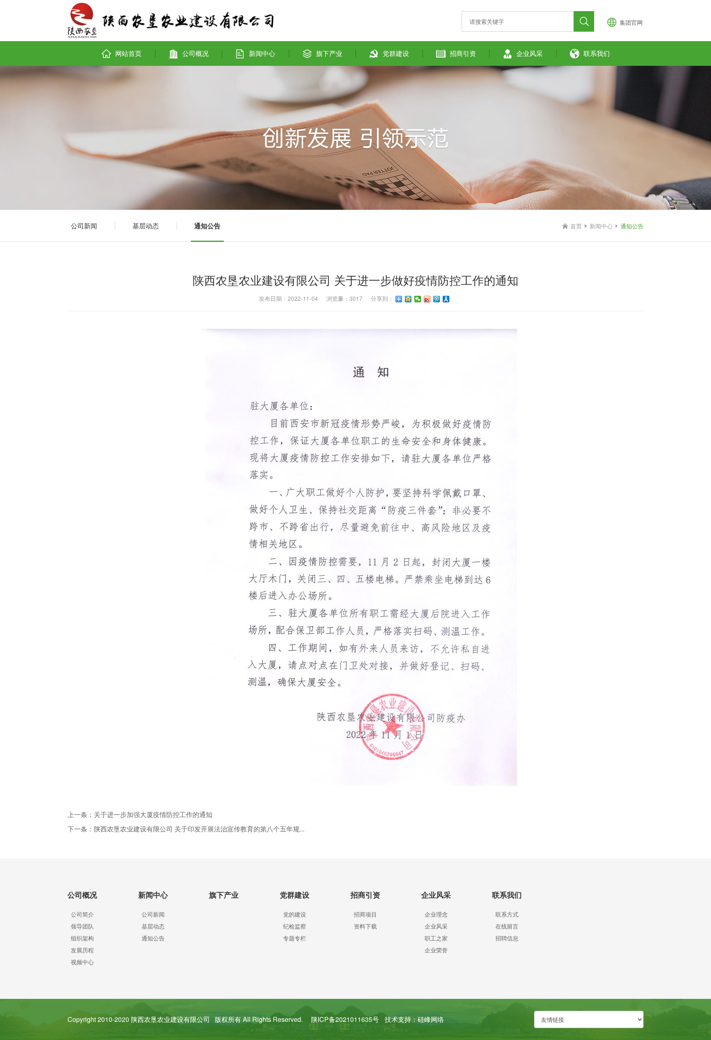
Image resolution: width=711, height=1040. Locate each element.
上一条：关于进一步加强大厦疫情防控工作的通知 (139, 814)
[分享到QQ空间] (408, 299)
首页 (576, 226)
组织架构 (82, 938)
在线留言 (506, 926)
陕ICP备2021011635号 (345, 1019)
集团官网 (631, 22)
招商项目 (365, 914)
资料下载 (365, 926)
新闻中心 (262, 53)
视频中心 (82, 962)
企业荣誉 (436, 950)
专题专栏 (294, 938)
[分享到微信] (417, 299)
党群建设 (396, 53)
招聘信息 (506, 938)
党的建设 (294, 914)
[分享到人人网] (446, 299)
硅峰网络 (431, 1019)
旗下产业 (329, 53)
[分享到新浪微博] (427, 299)
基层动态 (145, 225)
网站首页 (128, 53)
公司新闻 (84, 225)
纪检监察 (294, 926)
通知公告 (207, 225)
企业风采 (529, 53)
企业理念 (436, 914)
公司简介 (82, 914)
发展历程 (82, 950)
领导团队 (82, 926)
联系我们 (596, 53)
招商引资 (463, 53)
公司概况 (195, 53)
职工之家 (436, 938)
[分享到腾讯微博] (436, 299)
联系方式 (506, 914)
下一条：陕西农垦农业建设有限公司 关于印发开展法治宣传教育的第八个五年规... (185, 828)
